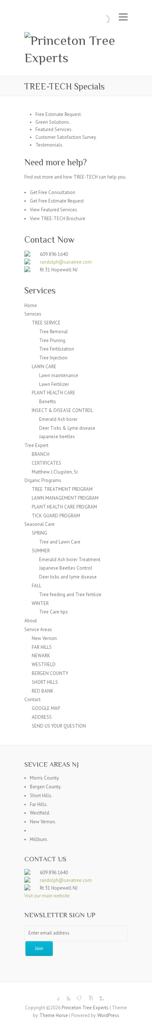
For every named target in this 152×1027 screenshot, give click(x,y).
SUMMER (41, 551)
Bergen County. (45, 787)
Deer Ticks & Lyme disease (67, 428)
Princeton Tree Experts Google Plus (76, 994)
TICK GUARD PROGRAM (56, 516)
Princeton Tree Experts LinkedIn (98, 994)
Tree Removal (53, 331)
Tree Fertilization (56, 349)
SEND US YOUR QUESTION (59, 726)
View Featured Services (53, 210)
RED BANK (42, 691)
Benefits (47, 401)
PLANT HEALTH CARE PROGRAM (64, 507)
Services (32, 314)
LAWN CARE (44, 366)
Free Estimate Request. (58, 114)
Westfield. (40, 813)
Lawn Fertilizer (54, 384)
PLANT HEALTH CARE (53, 393)
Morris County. (44, 778)
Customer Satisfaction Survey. (66, 137)
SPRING (39, 533)
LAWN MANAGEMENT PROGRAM (65, 498)
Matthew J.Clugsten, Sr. (55, 472)
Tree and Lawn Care (59, 542)
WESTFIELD (44, 664)
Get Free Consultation (52, 192)
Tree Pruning (52, 340)
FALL (36, 586)
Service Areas (38, 629)
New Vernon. (43, 822)
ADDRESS (42, 717)
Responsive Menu (123, 17)
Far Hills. (39, 804)
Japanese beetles (57, 436)
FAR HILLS (42, 647)
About (30, 621)
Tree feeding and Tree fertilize (70, 594)
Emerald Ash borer (58, 419)
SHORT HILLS (45, 682)
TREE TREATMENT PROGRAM (62, 489)
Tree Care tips (53, 612)
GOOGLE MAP (46, 708)
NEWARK (41, 656)
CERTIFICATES (46, 463)
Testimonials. (49, 145)
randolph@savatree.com (66, 262)
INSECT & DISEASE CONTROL (62, 410)
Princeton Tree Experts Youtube (87, 994)
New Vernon (44, 638)
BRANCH (40, 454)
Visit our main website (47, 896)
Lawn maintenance (58, 375)
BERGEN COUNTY (50, 673)
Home (30, 305)
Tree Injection (53, 358)
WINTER (40, 603)
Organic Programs (42, 480)
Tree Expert (36, 445)
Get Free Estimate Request (57, 201)
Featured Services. (54, 129)
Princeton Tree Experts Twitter (64, 994)
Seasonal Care (39, 524)
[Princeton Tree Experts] (76, 49)
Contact (32, 699)
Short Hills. (41, 795)
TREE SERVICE (46, 323)
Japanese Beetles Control (65, 568)
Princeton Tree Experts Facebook (53, 994)
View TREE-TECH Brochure (57, 218)
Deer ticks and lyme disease (68, 577)
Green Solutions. (52, 122)
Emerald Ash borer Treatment (69, 559)
